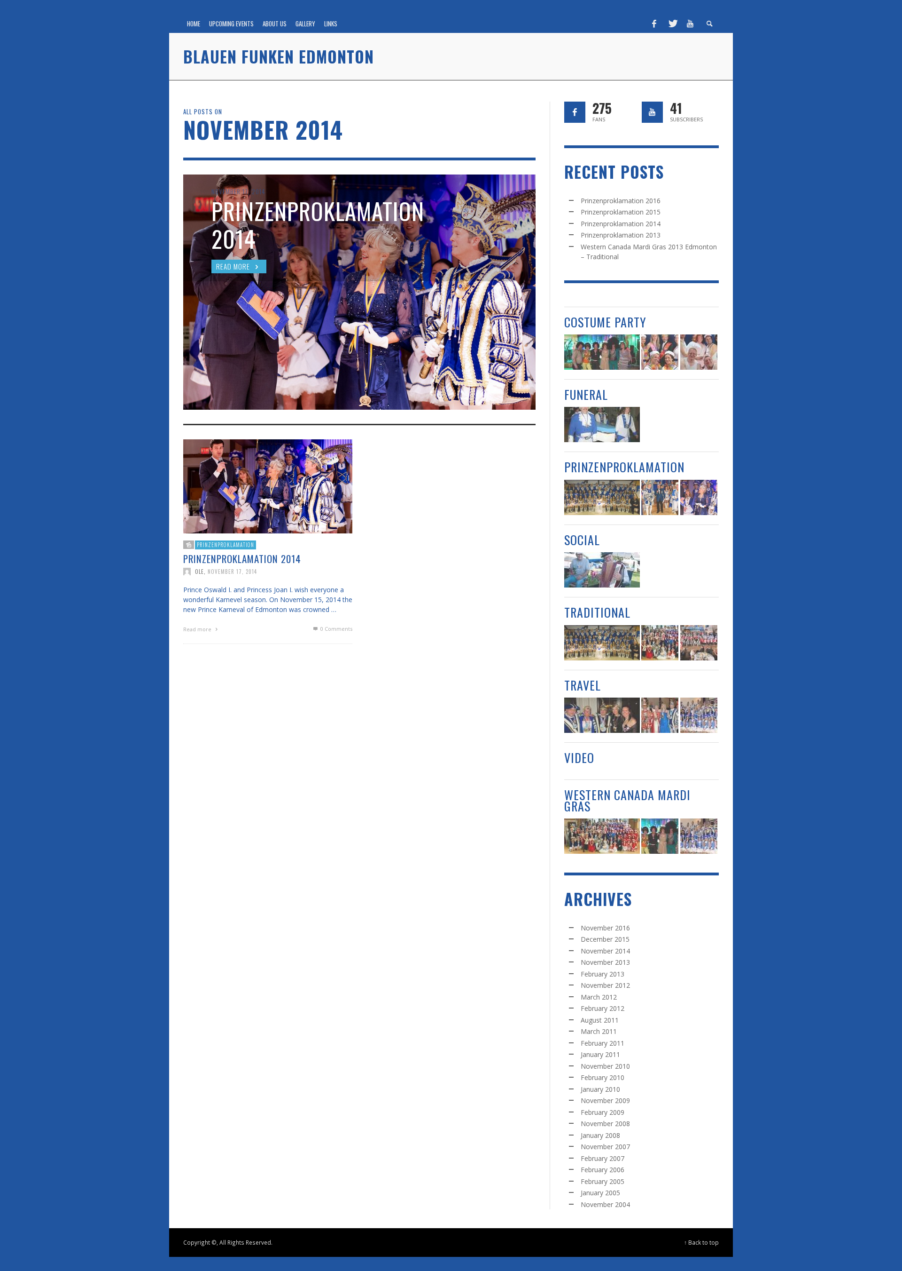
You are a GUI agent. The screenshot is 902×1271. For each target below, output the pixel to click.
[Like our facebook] (574, 112)
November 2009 (605, 1100)
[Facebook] (654, 23)
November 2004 (605, 1204)
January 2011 (600, 1054)
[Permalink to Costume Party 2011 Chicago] (602, 715)
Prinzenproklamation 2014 (242, 558)
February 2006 (602, 1169)
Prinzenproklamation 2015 (621, 211)
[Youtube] (690, 23)
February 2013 (602, 973)
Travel (582, 685)
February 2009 (602, 1112)
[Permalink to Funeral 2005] (602, 424)
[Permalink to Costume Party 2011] (698, 352)
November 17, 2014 (232, 571)
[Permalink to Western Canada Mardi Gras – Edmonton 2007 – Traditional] (698, 642)
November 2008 (605, 1123)
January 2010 (600, 1089)
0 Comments (335, 628)
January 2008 (600, 1135)
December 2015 (605, 939)
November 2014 (605, 950)
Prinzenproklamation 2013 (621, 234)
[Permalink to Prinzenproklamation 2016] (602, 497)
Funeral (586, 394)
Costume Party (605, 322)
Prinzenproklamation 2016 (621, 200)
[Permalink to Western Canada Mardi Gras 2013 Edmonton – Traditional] (659, 642)
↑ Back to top (701, 1242)
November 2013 (605, 962)
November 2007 (605, 1146)
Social (582, 540)
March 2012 (599, 997)
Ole (199, 571)
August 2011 (600, 1020)
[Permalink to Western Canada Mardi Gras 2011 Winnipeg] (698, 715)
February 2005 (602, 1181)
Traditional (597, 612)
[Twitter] (672, 23)
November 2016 (605, 927)
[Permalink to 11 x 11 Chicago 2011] (659, 715)
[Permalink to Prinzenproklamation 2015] (659, 497)
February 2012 (602, 1008)
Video (579, 757)
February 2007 (602, 1158)
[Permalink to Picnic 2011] (602, 570)
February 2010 (602, 1077)
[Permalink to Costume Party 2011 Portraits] (659, 352)
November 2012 (605, 985)
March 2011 (599, 1031)
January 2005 (600, 1192)
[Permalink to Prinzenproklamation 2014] (267, 485)
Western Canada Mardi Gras (627, 800)
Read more (198, 629)
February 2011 (602, 1043)
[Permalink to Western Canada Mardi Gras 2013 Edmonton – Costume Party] (602, 352)
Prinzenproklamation (225, 544)
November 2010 (605, 1066)
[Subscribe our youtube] (652, 112)
